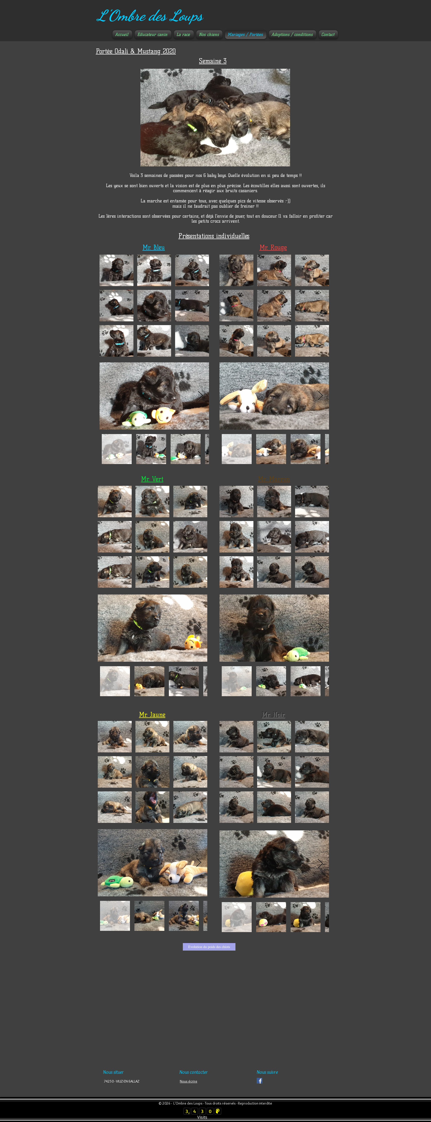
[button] (116, 270)
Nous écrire (188, 1081)
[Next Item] (200, 396)
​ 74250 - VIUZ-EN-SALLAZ (121, 1081)
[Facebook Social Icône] (259, 1081)
